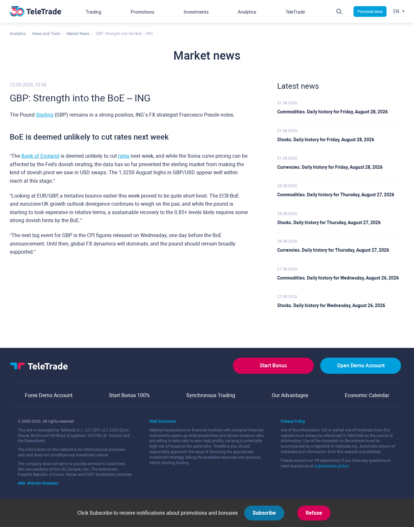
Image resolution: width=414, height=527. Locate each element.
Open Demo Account (361, 365)
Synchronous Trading (210, 395)
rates (123, 156)
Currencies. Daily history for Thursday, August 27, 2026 (333, 250)
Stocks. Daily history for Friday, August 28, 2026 (325, 139)
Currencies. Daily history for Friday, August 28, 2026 (330, 167)
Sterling (44, 115)
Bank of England (40, 156)
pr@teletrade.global (331, 466)
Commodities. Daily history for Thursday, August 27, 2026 (335, 194)
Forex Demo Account (48, 395)
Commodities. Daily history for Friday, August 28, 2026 (332, 111)
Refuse (314, 513)
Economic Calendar (367, 395)
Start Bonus (273, 365)
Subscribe (264, 513)
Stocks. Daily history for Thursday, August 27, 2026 (329, 222)
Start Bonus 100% (129, 395)
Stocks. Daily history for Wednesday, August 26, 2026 (331, 305)
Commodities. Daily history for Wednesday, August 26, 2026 (338, 278)
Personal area (370, 11)
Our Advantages (290, 395)
